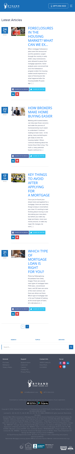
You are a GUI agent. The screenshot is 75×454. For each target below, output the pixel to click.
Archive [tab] (61, 339)
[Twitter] (64, 366)
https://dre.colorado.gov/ (10, 423)
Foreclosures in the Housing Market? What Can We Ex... (40, 36)
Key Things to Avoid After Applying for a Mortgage (39, 185)
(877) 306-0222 (59, 6)
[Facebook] (60, 363)
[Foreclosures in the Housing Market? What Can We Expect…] (18, 31)
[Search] (71, 347)
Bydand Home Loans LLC (25, 364)
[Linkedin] (67, 363)
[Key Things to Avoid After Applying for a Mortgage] (18, 177)
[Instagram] (64, 363)
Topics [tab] (37, 339)
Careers (23, 367)
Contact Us (24, 370)
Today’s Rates (7, 367)
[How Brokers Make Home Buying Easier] (18, 111)
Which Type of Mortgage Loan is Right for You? (38, 261)
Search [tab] (13, 339)
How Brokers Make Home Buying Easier (40, 112)
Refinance (6, 365)
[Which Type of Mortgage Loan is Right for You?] (18, 254)
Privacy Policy (25, 372)
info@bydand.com (31, 392)
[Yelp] (60, 366)
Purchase (6, 363)
